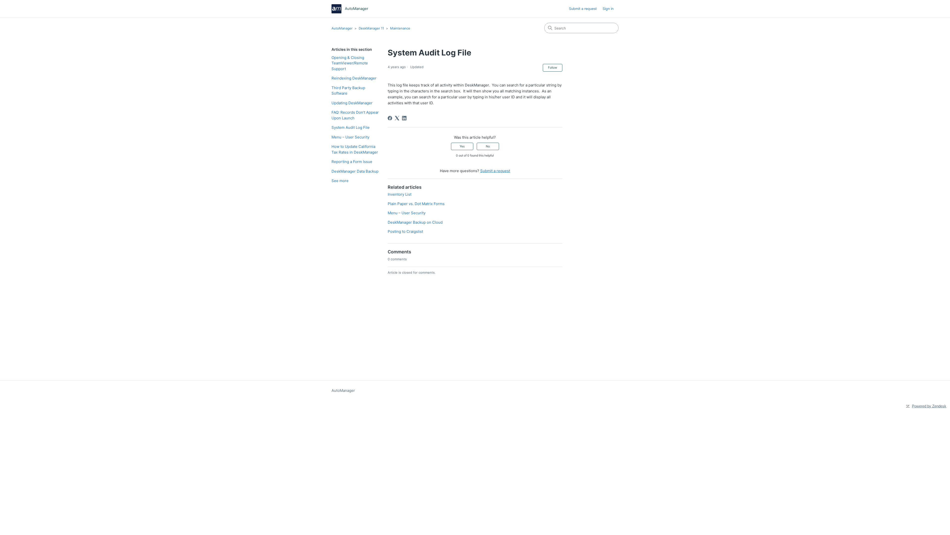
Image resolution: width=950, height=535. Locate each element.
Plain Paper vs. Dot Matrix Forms (416, 203)
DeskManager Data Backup (355, 171)
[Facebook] (390, 118)
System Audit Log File (351, 127)
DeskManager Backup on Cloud (415, 222)
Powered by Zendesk (929, 406)
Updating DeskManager (352, 103)
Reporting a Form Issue (352, 161)
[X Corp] (397, 118)
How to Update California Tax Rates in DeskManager (355, 149)
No (488, 146)
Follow (552, 67)
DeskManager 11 (371, 28)
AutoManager (342, 28)
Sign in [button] (608, 8)
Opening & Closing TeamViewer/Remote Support (350, 63)
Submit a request (583, 8)
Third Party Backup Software (348, 90)
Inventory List (399, 194)
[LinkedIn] (404, 118)
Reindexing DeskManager (354, 78)
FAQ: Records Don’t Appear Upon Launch (355, 115)
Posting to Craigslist (405, 231)
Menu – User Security (350, 137)
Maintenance (400, 28)
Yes (462, 146)
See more (340, 180)
